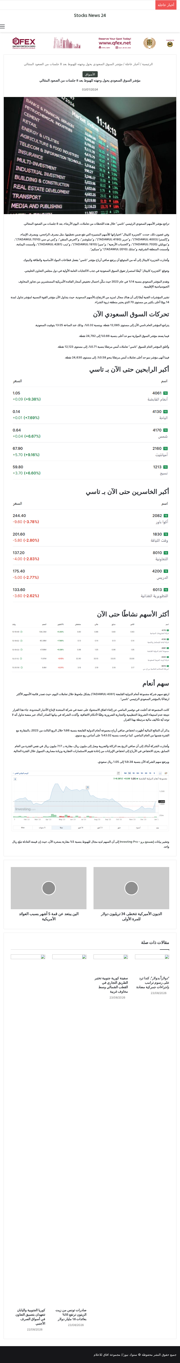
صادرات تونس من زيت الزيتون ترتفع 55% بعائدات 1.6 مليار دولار (71, 1315)
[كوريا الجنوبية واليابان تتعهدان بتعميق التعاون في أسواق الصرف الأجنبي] (28, 1130)
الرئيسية (148, 64)
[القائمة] (2, 26)
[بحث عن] (177, 26)
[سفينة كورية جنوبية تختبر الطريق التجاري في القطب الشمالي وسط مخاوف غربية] (111, 964)
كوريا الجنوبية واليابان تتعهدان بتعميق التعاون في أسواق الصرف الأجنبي (30, 1317)
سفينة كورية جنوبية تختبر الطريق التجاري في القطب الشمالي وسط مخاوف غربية (111, 985)
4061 (110, 694)
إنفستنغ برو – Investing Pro (137, 841)
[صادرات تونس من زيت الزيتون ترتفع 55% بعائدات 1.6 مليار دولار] (69, 1130)
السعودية (81, 297)
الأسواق (90, 74)
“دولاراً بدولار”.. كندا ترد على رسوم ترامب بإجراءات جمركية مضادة (152, 983)
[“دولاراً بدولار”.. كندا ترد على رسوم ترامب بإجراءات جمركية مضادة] (152, 964)
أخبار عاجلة (132, 64)
